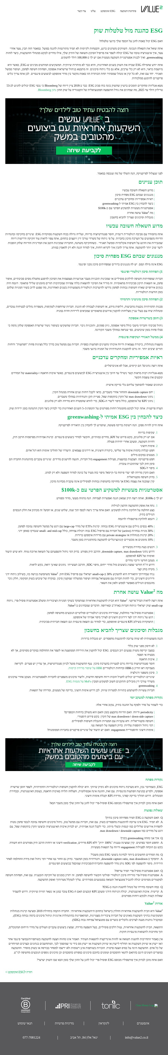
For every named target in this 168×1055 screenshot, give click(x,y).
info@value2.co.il (136, 1037)
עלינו (93, 11)
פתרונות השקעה (128, 11)
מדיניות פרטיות (64, 1023)
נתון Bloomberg (47, 90)
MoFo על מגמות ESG (78, 681)
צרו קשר (81, 11)
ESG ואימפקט (108, 11)
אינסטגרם (143, 1023)
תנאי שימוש (25, 1023)
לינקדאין (104, 1023)
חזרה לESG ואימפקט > (18, 972)
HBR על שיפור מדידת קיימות (85, 668)
